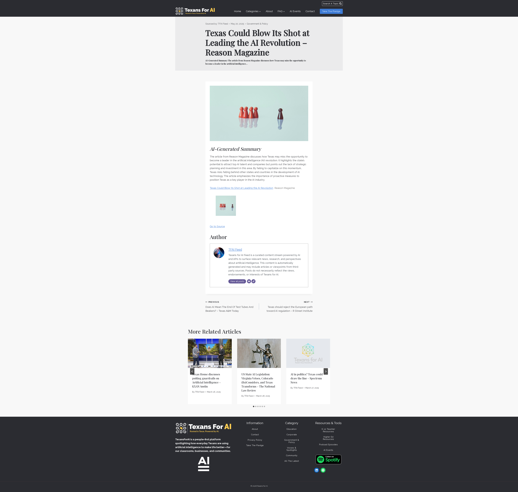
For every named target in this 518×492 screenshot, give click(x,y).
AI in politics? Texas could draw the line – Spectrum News (307, 378)
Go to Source (217, 226)
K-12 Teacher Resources (328, 430)
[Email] (249, 281)
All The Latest (291, 461)
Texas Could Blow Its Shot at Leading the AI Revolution (241, 188)
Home (237, 11)
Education (292, 429)
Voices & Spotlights (292, 449)
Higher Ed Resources (328, 438)
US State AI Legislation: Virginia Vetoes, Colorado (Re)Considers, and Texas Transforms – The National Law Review (258, 382)
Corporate (292, 434)
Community (291, 455)
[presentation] (210, 353)
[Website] (253, 281)
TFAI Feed (223, 23)
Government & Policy (257, 23)
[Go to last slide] (192, 371)
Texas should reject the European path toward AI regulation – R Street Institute (290, 306)
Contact (310, 11)
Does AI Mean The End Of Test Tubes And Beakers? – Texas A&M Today (229, 306)
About (269, 11)
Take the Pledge (331, 11)
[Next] (326, 371)
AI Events (295, 11)
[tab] (253, 406)
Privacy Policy (255, 440)
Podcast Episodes (328, 444)
